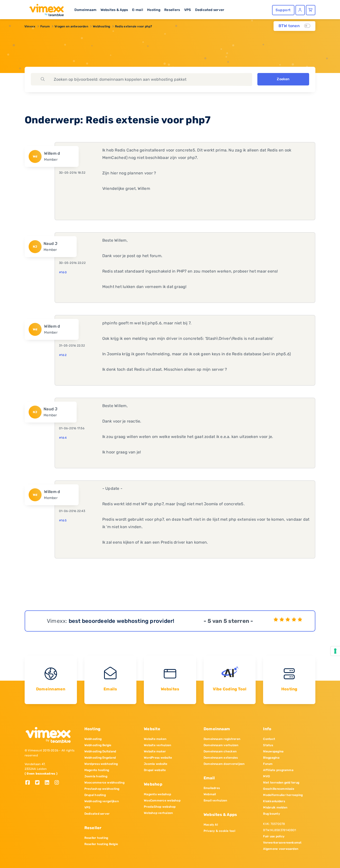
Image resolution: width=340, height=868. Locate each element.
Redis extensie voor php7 (133, 26)
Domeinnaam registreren (222, 739)
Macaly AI (211, 824)
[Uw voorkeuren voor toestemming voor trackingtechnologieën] (335, 651)
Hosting (153, 10)
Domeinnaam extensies (221, 757)
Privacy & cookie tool (219, 831)
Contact (269, 739)
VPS (187, 10)
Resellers (172, 10)
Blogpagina (271, 757)
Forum (45, 26)
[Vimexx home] (44, 8)
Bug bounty (271, 813)
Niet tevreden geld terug (281, 782)
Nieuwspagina (273, 751)
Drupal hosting (95, 795)
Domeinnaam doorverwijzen (224, 764)
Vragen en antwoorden (71, 26)
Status (268, 745)
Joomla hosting (95, 776)
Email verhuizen (215, 800)
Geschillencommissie (278, 789)
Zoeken (283, 79)
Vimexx (29, 26)
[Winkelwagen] (310, 10)
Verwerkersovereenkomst (282, 842)
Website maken (155, 739)
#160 (63, 272)
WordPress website (158, 757)
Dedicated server (210, 10)
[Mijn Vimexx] (300, 10)
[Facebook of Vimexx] (29, 783)
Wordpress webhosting (101, 764)
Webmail (210, 794)
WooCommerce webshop (162, 800)
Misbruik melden (275, 807)
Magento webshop (157, 794)
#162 (62, 355)
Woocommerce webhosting (104, 782)
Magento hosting (96, 770)
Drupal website (155, 770)
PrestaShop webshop (159, 806)
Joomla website (155, 764)
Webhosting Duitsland (100, 751)
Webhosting (101, 26)
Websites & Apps (114, 10)
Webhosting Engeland (100, 757)
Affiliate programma (278, 770)
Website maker (155, 751)
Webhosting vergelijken (101, 801)
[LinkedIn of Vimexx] (49, 783)
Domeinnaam (85, 10)
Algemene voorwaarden (280, 849)
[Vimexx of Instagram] (58, 783)
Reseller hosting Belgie (101, 844)
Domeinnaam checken (220, 751)
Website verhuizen (157, 745)
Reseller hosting (96, 838)
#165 (62, 520)
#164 (63, 437)
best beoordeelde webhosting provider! (121, 621)
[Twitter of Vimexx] (39, 783)
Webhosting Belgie (98, 745)
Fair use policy (273, 836)
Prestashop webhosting (101, 789)
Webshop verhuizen (158, 813)
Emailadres (212, 788)
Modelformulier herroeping (283, 795)
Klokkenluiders (274, 801)
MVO (266, 776)
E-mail (137, 10)
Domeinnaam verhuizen (221, 745)
